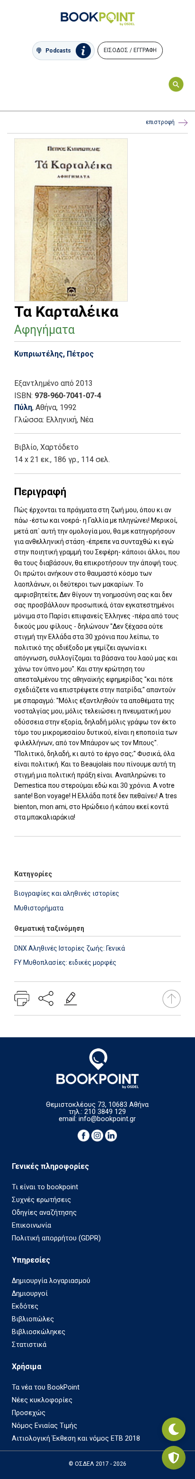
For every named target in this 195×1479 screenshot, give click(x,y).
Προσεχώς (28, 1413)
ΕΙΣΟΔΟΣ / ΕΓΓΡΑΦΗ (130, 50)
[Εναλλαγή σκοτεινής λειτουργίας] (174, 1429)
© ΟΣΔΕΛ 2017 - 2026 (97, 1464)
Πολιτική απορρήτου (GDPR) (56, 1238)
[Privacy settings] (174, 1458)
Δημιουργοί (30, 1294)
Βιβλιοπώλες (33, 1319)
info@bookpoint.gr (107, 1119)
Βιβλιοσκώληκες (38, 1332)
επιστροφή (160, 122)
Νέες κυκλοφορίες (42, 1400)
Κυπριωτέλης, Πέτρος (54, 353)
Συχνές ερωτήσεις (41, 1200)
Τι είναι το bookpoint (45, 1187)
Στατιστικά (29, 1345)
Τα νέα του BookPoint (46, 1387)
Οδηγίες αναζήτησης (44, 1213)
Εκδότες (25, 1306)
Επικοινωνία (31, 1225)
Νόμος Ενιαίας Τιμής (44, 1426)
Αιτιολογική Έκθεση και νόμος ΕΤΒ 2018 (76, 1438)
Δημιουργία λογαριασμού (51, 1281)
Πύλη (23, 407)
